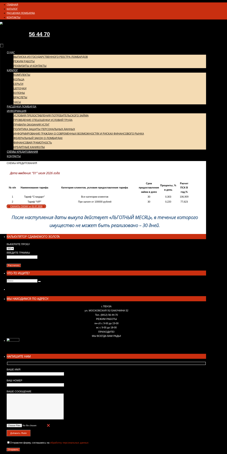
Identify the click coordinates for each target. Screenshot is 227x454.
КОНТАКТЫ (13, 17)
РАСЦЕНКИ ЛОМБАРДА (21, 13)
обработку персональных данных (69, 442)
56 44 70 (39, 34)
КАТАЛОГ (12, 8)
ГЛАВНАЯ (12, 4)
